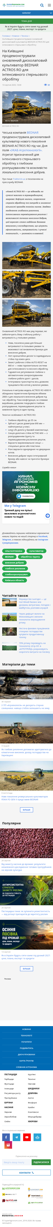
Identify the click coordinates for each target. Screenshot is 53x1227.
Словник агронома (26, 1067)
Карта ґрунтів (26, 1060)
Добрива (33, 1093)
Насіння (8, 1107)
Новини (15, 36)
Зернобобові (10, 1117)
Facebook (42, 536)
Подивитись (26, 1048)
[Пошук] (42, 5)
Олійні (7, 1121)
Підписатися (41, 1162)
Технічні (31, 1079)
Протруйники (10, 1098)
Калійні (31, 1107)
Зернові (8, 1112)
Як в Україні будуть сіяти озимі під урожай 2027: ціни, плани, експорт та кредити (26, 28)
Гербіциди (9, 1079)
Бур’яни (8, 1102)
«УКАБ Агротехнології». (26, 150)
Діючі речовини (26, 1054)
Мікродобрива (34, 1117)
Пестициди (10, 1074)
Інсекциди (9, 1088)
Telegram (6, 539)
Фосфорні (32, 1102)
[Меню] (49, 5)
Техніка (24, 36)
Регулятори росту (12, 1093)
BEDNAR (32, 133)
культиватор (36, 550)
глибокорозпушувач (16, 574)
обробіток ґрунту (30, 556)
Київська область (14, 580)
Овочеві (31, 1084)
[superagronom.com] (13, 5)
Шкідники (33, 1088)
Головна (6, 36)
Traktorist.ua (19, 179)
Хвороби (33, 1121)
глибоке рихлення (15, 568)
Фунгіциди (9, 1084)
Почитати (26, 1042)
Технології (26, 1035)
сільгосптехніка (13, 550)
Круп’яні (31, 1074)
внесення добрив (14, 562)
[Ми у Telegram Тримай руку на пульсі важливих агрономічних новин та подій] (25, 522)
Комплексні (33, 1112)
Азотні (31, 1098)
